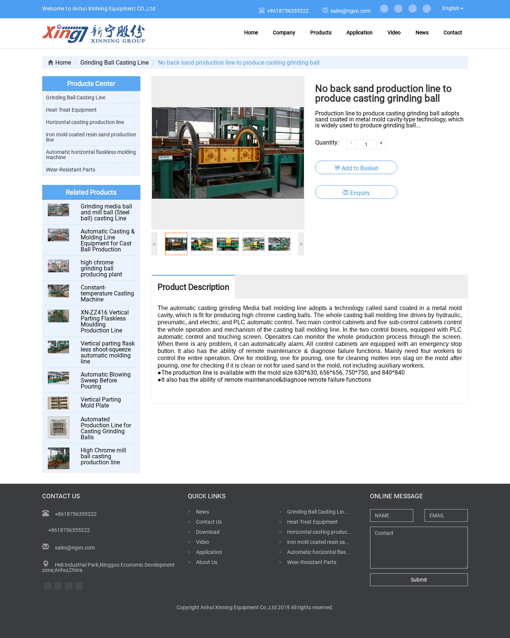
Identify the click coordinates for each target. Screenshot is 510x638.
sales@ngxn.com (349, 11)
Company (284, 32)
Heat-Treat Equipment (71, 109)
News (422, 32)
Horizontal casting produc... (319, 532)
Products (321, 32)
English (451, 8)
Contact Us (209, 521)
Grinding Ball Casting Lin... (317, 511)
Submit (419, 580)
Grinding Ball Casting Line (114, 62)
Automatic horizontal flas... (318, 552)
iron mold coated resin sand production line (91, 137)
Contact (453, 32)
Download (208, 532)
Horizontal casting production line (85, 122)
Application (359, 32)
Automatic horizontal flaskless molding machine (91, 154)
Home (251, 32)
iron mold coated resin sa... (318, 542)
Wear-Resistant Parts (70, 169)
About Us (206, 562)
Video (394, 32)
